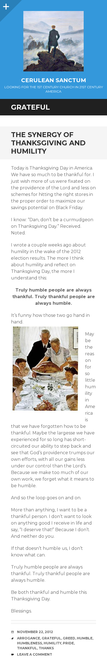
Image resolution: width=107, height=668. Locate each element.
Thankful (27, 648)
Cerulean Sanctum (53, 80)
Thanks (46, 648)
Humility (52, 643)
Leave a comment (34, 654)
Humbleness (29, 643)
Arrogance (28, 638)
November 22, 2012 (35, 632)
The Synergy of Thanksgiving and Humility (48, 143)
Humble (84, 638)
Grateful (51, 638)
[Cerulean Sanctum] (53, 41)
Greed (69, 638)
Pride (68, 643)
